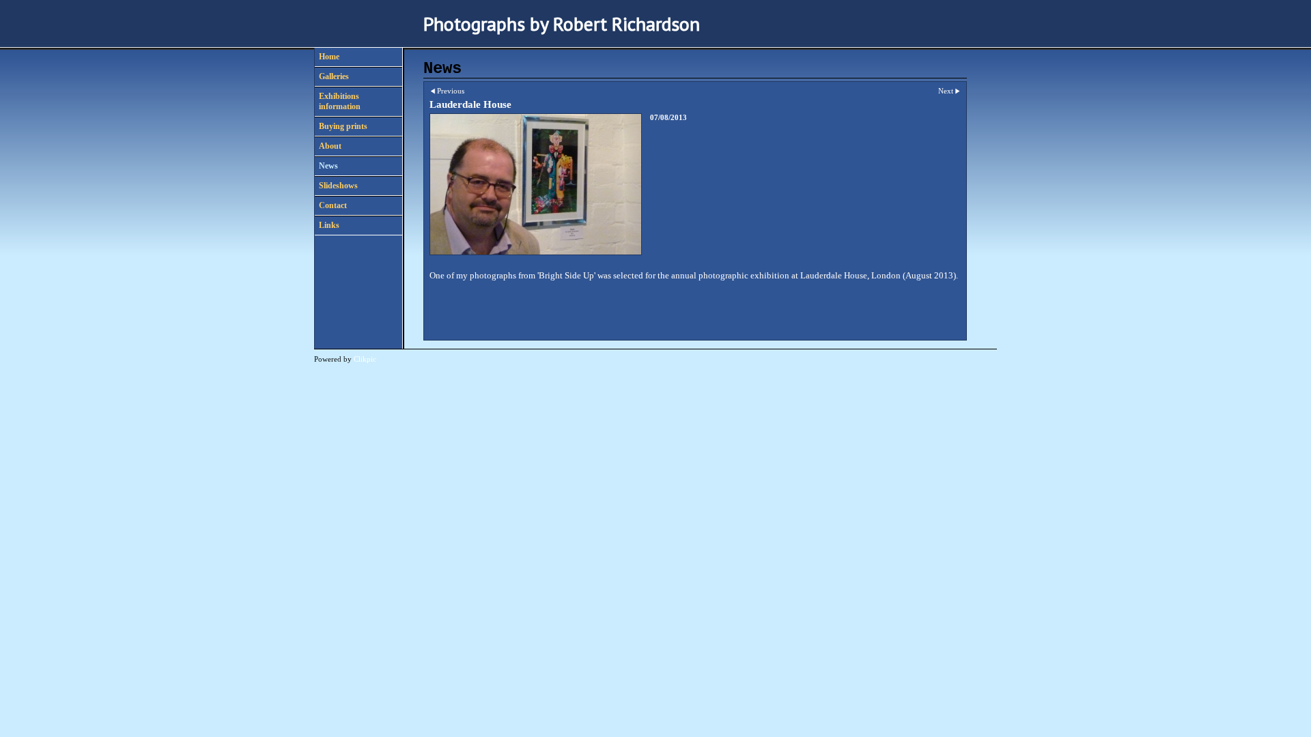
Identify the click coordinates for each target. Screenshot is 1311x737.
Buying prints (343, 126)
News (328, 166)
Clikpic (365, 359)
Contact (333, 205)
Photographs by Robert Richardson (561, 23)
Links (329, 225)
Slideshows (338, 185)
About (330, 146)
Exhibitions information (340, 101)
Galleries (334, 76)
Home (329, 56)
